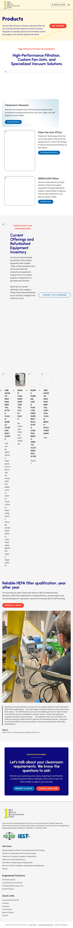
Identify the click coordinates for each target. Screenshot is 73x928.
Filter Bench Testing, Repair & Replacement (17, 862)
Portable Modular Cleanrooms (12, 886)
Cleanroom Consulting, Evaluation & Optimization (19, 856)
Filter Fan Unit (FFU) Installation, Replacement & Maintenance (23, 866)
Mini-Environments (8, 880)
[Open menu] (69, 5)
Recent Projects (8, 889)
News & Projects (8, 912)
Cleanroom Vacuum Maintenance (13, 859)
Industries (5, 906)
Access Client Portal (9, 900)
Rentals (5, 869)
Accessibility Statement (45, 925)
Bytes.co (65, 925)
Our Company (7, 909)
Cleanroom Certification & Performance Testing (19, 853)
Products (5, 903)
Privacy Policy (32, 925)
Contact (5, 915)
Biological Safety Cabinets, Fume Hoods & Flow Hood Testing (23, 850)
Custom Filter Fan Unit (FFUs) (12, 883)
